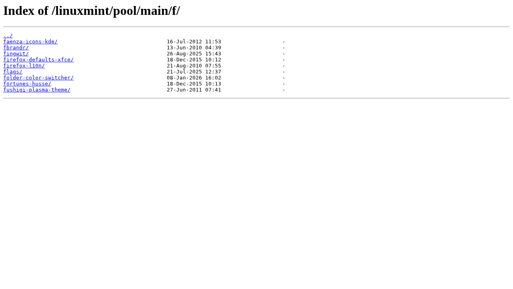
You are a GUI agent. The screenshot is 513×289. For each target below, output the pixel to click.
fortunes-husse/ (27, 84)
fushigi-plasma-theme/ (37, 90)
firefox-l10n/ (24, 66)
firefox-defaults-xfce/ (38, 60)
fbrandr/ (16, 48)
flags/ (12, 72)
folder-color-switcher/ (38, 78)
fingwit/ (16, 54)
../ (8, 36)
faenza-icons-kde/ (30, 42)
